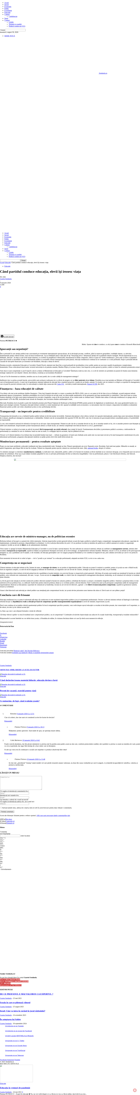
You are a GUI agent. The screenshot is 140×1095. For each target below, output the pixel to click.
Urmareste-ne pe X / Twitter (14, 1041)
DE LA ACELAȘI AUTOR (29, 670)
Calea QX (60, 384)
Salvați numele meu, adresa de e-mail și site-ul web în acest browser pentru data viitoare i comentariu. (37, 808)
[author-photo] (5, 663)
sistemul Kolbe (93, 448)
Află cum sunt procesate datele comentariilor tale (53, 815)
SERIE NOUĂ (9, 36)
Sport (6, 18)
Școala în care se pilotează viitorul (15, 1002)
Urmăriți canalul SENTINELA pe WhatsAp (19, 1036)
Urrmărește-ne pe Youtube (14, 1026)
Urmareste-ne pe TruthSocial (15, 1050)
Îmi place (9, 819)
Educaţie (7, 12)
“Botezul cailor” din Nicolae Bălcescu (26, 651)
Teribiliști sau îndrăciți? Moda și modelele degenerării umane (33, 653)
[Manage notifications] (135, 1090)
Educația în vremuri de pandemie (15, 1088)
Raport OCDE (92, 384)
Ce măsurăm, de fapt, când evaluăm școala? (20, 701)
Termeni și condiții (15, 24)
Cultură (7, 14)
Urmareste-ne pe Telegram (14, 1055)
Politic (6, 8)
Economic (7, 7)
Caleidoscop (13, 16)
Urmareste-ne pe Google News (16, 1045)
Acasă (6, 3)
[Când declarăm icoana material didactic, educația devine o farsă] (12, 674)
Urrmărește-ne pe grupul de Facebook (18, 1031)
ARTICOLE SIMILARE (9, 670)
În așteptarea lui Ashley (10, 1019)
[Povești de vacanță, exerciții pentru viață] (12, 684)
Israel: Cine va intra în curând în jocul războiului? (22, 1011)
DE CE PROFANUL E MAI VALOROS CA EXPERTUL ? (26, 994)
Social (6, 5)
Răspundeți (8, 721)
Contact (7, 20)
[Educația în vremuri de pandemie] (16, 1081)
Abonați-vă (10, 823)
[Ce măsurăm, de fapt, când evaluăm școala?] (12, 695)
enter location (25, 836)
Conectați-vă (10, 821)
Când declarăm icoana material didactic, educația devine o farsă (29, 680)
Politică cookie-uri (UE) (17, 26)
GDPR (11, 22)
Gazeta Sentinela (6, 279)
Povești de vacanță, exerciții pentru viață (18, 691)
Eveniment (8, 10)
